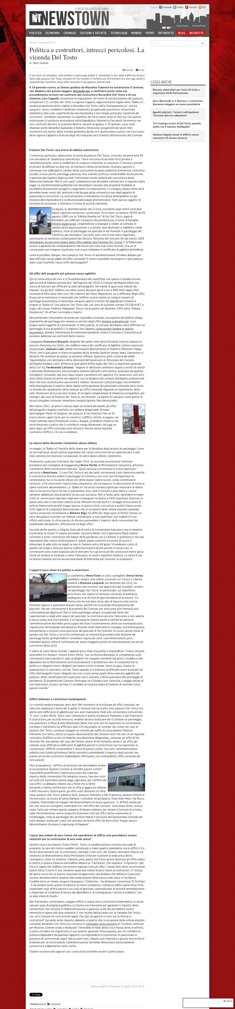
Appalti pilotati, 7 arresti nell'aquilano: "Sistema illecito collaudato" (176, 113)
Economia (53, 33)
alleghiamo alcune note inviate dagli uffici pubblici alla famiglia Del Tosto (75, 242)
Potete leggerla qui (64, 224)
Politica (35, 33)
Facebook (167, 7)
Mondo (136, 33)
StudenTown (199, 25)
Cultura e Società (93, 33)
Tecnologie (119, 33)
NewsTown (183, 25)
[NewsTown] (69, 16)
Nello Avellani (40, 63)
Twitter (180, 7)
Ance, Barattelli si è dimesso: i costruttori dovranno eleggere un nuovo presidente (178, 102)
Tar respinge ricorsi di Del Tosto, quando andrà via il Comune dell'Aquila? (177, 125)
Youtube (193, 7)
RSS (204, 7)
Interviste (166, 33)
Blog (181, 33)
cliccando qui (81, 91)
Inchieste (196, 33)
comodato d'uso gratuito (102, 924)
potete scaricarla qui (115, 321)
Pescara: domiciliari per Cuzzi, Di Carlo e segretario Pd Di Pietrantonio (176, 91)
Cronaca (70, 33)
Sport (150, 33)
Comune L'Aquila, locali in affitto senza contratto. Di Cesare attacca (176, 136)
